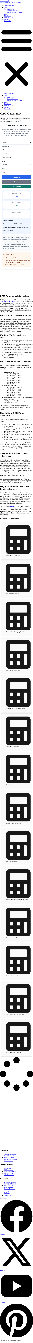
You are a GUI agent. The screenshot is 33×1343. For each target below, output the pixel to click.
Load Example (16, 186)
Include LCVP (12, 146)
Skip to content (4, 1)
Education (7, 19)
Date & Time (7, 16)
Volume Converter (12, 11)
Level (11, 161)
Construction (7, 21)
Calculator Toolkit (9, 5)
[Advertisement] (16, 280)
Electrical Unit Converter (14, 12)
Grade (11, 169)
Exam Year (12, 139)
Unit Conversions (9, 9)
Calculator (12, 506)
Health (6, 14)
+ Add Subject (16, 177)
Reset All (16, 182)
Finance (6, 7)
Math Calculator (8, 17)
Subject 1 (12, 154)
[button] (16, 57)
